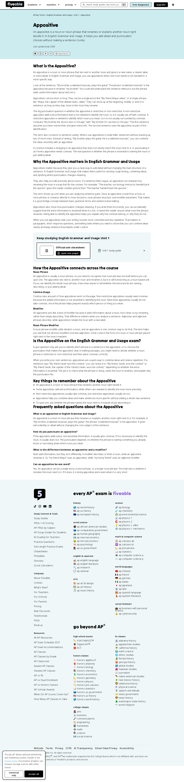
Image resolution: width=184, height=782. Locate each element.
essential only (14, 774)
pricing (69, 4)
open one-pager (70, 253)
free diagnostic (141, 4)
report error (63, 53)
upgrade (160, 4)
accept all (33, 774)
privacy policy (11, 761)
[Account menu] (173, 5)
